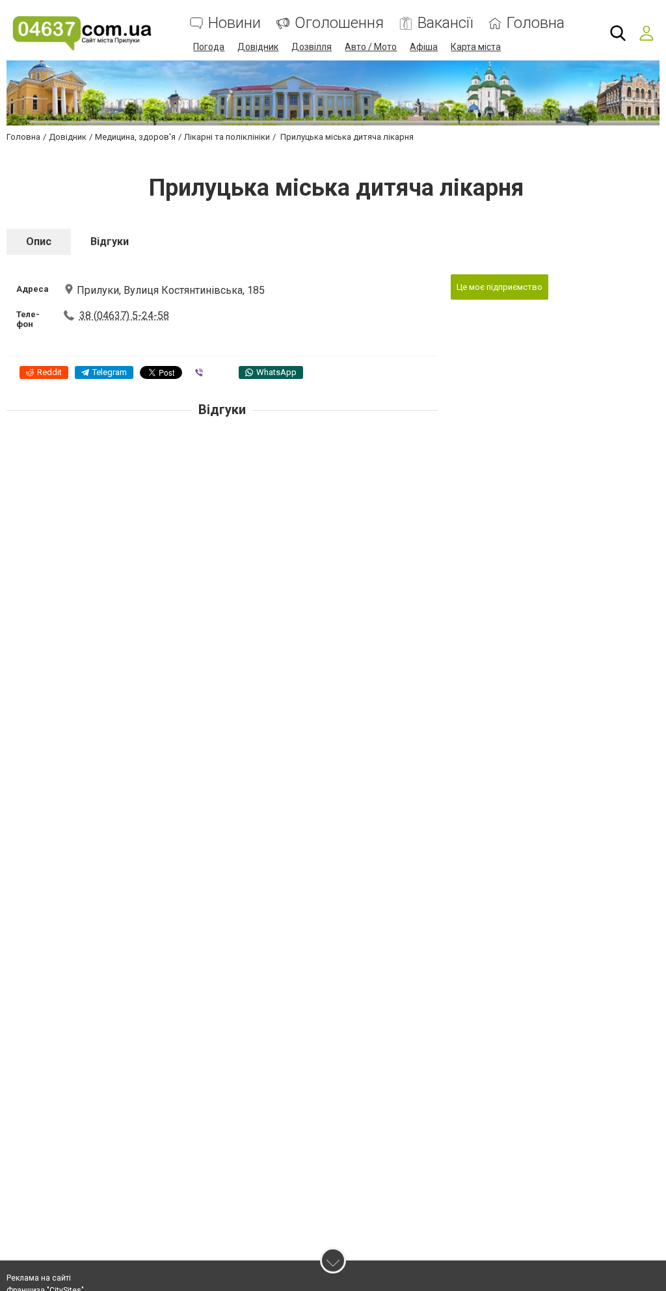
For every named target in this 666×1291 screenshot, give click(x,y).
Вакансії (445, 23)
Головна (536, 23)
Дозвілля (311, 47)
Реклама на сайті (39, 1278)
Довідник (257, 47)
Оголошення (339, 23)
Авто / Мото (371, 47)
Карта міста (476, 47)
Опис (38, 241)
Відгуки (109, 241)
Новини (234, 23)
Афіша (424, 47)
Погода (208, 47)
